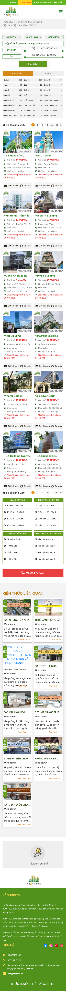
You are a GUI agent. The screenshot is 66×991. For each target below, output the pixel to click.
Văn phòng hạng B (46, 552)
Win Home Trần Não (16, 216)
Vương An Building (15, 276)
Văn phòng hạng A (46, 545)
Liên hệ (59, 3)
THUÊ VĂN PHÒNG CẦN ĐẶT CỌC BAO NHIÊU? (48, 621)
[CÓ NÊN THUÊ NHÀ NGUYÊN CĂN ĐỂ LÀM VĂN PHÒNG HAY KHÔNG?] (48, 653)
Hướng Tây (12, 559)
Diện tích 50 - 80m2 (47, 518)
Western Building (46, 216)
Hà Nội (48, 73)
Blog (14, 3)
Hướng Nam (12, 552)
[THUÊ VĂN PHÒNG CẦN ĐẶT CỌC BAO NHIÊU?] (48, 607)
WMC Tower (43, 155)
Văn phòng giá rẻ (45, 539)
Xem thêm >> (24, 640)
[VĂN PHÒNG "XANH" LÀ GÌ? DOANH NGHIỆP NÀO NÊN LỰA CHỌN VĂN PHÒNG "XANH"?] (17, 655)
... (52, 125)
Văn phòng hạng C (46, 559)
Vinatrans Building (46, 336)
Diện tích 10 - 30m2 (47, 505)
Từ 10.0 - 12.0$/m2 (15, 512)
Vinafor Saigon (13, 396)
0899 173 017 (35, 573)
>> (61, 125)
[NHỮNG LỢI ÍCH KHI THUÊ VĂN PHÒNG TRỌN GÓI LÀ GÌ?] (48, 745)
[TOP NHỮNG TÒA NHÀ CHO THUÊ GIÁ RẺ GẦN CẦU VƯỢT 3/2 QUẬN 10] (17, 607)
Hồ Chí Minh (17, 73)
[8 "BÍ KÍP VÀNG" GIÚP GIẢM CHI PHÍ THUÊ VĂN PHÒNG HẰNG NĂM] (48, 699)
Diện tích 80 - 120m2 (47, 525)
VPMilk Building (45, 276)
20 (57, 125)
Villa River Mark (45, 396)
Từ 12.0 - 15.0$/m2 (15, 518)
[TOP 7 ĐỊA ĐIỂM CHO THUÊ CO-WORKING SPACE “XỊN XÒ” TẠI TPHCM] (17, 792)
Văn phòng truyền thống (29, 22)
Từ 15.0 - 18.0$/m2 (15, 525)
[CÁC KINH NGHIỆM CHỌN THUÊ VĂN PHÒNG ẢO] (17, 699)
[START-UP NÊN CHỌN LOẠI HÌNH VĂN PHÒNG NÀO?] (17, 745)
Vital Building (12, 336)
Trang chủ (8, 22)
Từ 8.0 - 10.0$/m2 (15, 505)
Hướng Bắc (12, 545)
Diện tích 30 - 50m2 (47, 512)
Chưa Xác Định (13, 539)
